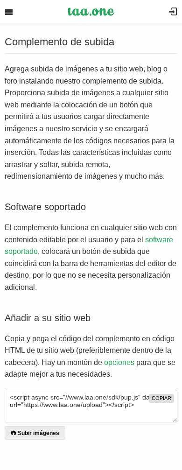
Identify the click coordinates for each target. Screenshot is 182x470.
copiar (161, 398)
